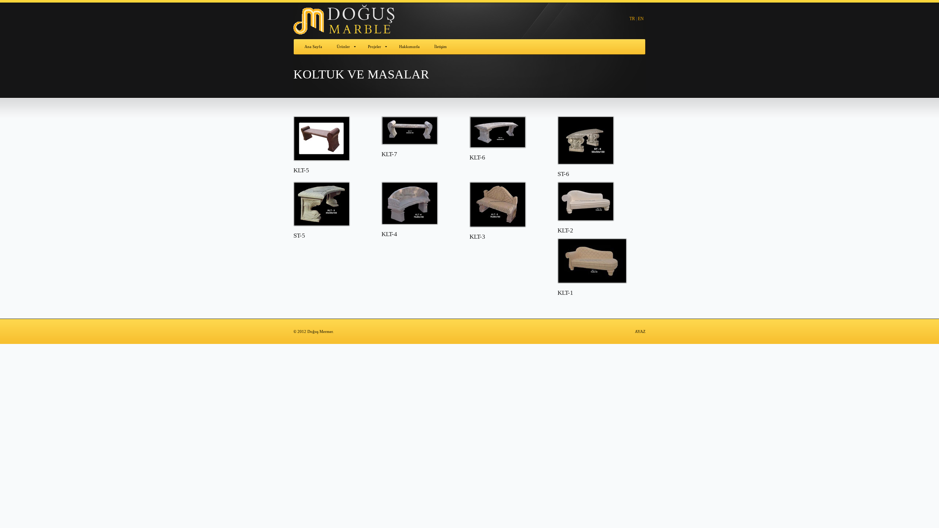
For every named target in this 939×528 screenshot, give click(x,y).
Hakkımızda (409, 46)
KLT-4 (389, 234)
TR (632, 18)
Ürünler (343, 46)
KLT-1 (565, 292)
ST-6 (563, 173)
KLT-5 (301, 170)
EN (641, 18)
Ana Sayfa (313, 46)
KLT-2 (565, 230)
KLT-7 (389, 154)
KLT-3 (477, 236)
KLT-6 (477, 157)
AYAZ (640, 331)
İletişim (440, 46)
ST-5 (299, 235)
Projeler (374, 46)
